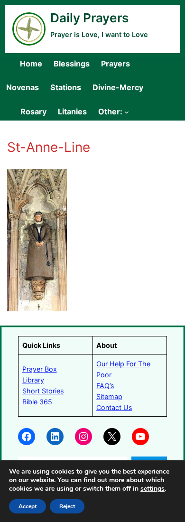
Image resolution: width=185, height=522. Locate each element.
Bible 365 (37, 402)
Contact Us (114, 407)
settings (152, 489)
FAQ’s (105, 386)
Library (33, 380)
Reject (67, 506)
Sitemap (109, 396)
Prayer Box (39, 369)
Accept (27, 506)
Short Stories (43, 391)
